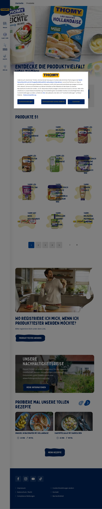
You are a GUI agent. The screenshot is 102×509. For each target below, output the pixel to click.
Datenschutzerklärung (29, 95)
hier (44, 93)
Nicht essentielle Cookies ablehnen (54, 101)
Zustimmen (76, 101)
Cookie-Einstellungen (26, 101)
